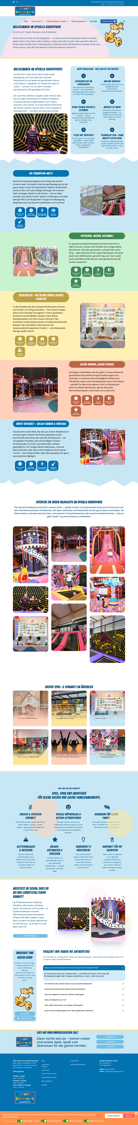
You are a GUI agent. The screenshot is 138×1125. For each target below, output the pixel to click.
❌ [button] (136, 1113)
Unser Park (36, 21)
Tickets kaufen (108, 21)
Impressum (74, 1061)
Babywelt (23, 714)
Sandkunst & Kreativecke (49, 1074)
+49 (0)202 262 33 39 (99, 2)
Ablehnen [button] (129, 1116)
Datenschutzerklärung (78, 1064)
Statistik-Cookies (75, 1121)
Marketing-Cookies (97, 1121)
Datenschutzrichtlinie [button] (10, 1117)
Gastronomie (64, 714)
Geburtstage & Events (56, 21)
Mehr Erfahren (30, 936)
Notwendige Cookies (31, 1121)
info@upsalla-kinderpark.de (116, 2)
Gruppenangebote (66, 752)
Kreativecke (101, 714)
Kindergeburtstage (29, 752)
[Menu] (124, 21)
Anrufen (25, 1014)
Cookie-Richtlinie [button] (90, 1114)
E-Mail (109, 1046)
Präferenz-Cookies (54, 1121)
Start (26, 21)
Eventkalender (103, 749)
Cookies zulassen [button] (114, 1116)
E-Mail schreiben (26, 1018)
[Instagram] (17, 2)
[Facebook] (13, 2)
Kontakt (93, 21)
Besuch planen (78, 21)
